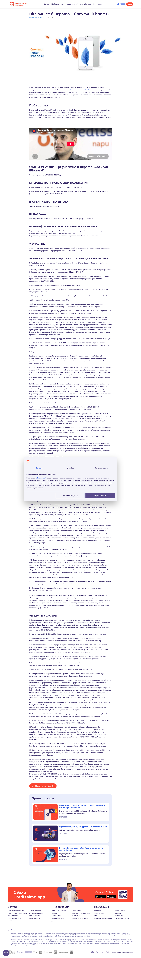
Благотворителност (122, 918)
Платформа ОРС (58, 918)
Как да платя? (72, 4)
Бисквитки (76, 916)
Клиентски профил (36, 913)
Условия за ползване (59, 911)
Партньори (118, 916)
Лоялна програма (14, 916)
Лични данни (56, 916)
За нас (46, 4)
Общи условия (77, 911)
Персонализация (69, 496)
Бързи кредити (34, 918)
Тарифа (54, 913)
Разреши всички (100, 496)
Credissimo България (36, 18)
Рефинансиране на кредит (14, 919)
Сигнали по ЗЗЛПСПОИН (81, 913)
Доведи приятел (35, 916)
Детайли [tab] (70, 468)
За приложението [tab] (101, 468)
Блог (95, 916)
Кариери (117, 913)
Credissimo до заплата (16, 911)
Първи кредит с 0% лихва (17, 913)
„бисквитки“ (41, 478)
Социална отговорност (103, 918)
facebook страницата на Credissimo (79, 90)
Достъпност (56, 921)
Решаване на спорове (80, 918)
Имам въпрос (85, 4)
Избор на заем (57, 4)
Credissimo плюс (35, 911)
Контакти (97, 4)
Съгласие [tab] (39, 468)
